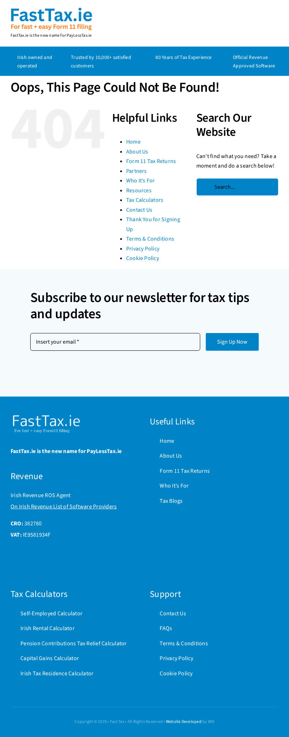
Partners (136, 171)
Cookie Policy (142, 258)
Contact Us (139, 210)
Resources (139, 190)
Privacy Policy (142, 249)
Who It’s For (140, 181)
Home (133, 142)
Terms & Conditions (150, 239)
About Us (137, 152)
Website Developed (184, 722)
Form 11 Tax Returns (151, 161)
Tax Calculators (145, 200)
